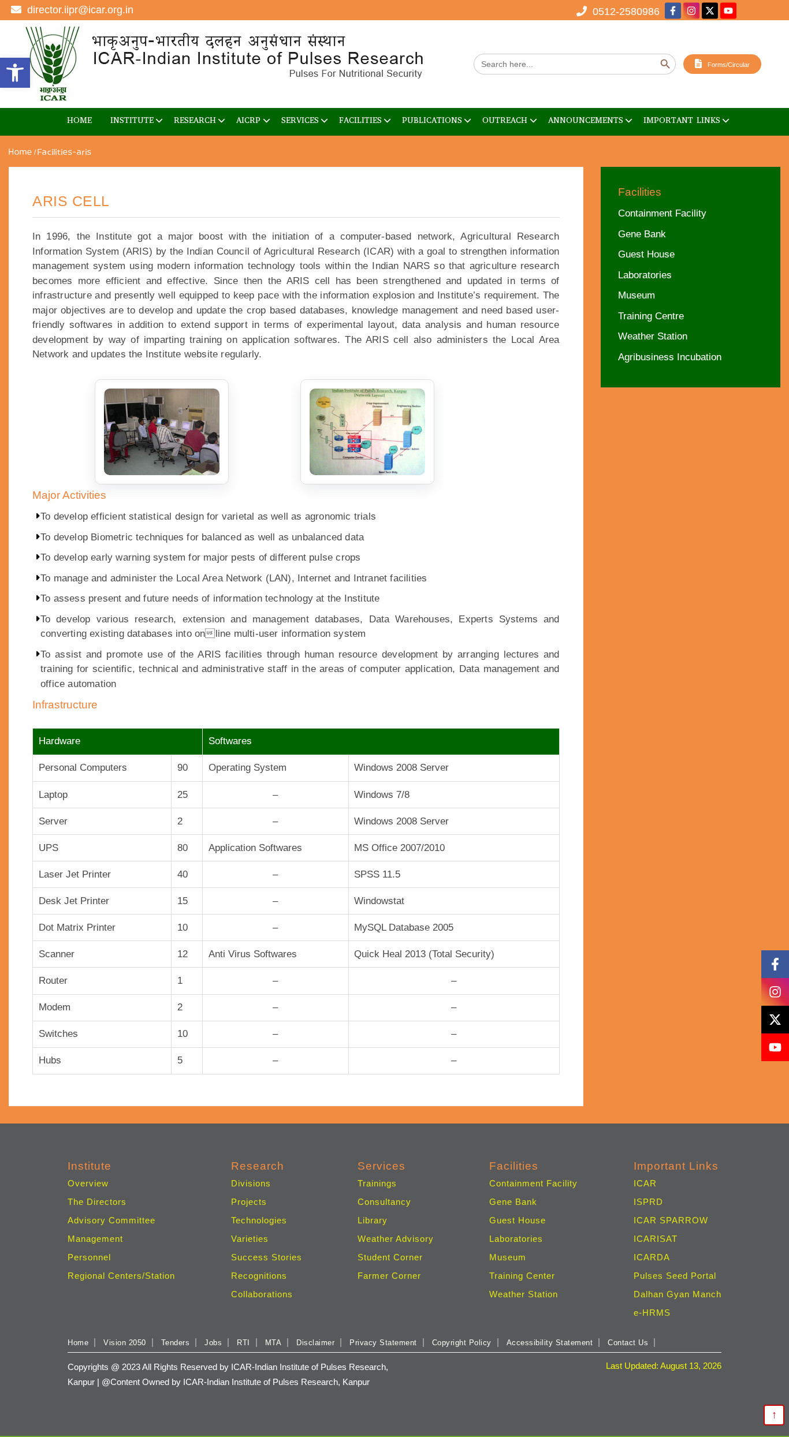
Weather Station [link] (652, 336)
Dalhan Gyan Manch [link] (677, 1294)
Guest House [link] (646, 254)
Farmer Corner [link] (389, 1276)
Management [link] (95, 1239)
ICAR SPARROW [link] (671, 1220)
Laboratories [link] (645, 275)
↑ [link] (774, 1414)
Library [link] (373, 1220)
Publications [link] (432, 120)
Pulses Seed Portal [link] (675, 1276)
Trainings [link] (377, 1183)
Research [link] (195, 120)
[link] (15, 73)
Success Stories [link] (266, 1257)
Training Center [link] (522, 1276)
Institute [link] (132, 120)
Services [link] (300, 120)
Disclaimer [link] (315, 1342)
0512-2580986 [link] (623, 11)
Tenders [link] (175, 1342)
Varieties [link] (250, 1239)
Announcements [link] (585, 120)
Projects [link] (249, 1202)
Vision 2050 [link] (124, 1342)
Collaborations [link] (262, 1294)
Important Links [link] (681, 120)
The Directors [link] (97, 1202)
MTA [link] (273, 1342)
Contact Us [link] (628, 1342)
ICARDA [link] (652, 1257)
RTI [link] (243, 1342)
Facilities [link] (360, 120)
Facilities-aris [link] (65, 152)
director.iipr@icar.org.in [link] (77, 10)
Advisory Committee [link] (111, 1220)
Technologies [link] (259, 1220)
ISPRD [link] (648, 1202)
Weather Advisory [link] (396, 1239)
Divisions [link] (251, 1183)
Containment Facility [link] (662, 213)
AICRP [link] (248, 120)
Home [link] (79, 120)
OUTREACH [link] (504, 120)
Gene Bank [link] (642, 234)
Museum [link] (636, 295)
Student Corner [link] (390, 1257)
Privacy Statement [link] (383, 1342)
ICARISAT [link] (656, 1239)
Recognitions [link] (259, 1276)
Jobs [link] (213, 1342)
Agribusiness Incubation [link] (669, 357)
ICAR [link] (645, 1183)
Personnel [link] (89, 1257)
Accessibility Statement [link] (550, 1342)
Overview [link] (88, 1183)
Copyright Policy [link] (462, 1342)
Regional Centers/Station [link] (121, 1276)
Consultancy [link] (384, 1202)
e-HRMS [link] (652, 1312)
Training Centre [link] (651, 316)
